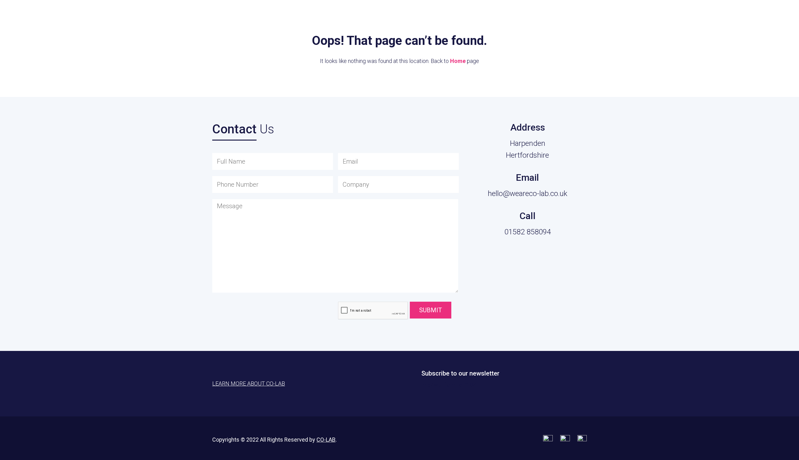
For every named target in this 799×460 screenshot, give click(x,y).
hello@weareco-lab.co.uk (527, 193)
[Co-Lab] (36, 16)
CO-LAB (326, 439)
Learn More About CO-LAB (248, 383)
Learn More (758, 19)
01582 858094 (527, 232)
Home (458, 61)
